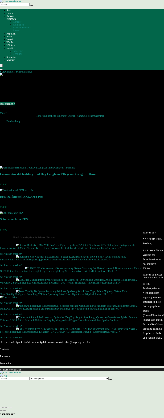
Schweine (18, 51)
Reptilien (11, 33)
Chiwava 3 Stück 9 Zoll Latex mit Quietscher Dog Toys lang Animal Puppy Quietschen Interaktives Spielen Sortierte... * (61, 320)
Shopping (11, 57)
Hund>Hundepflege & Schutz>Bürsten (55, 115)
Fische (9, 36)
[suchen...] (31, 5)
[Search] (1, 69)
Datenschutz (6, 363)
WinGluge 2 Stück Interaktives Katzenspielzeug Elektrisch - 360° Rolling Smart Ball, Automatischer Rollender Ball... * (60, 282)
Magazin (10, 60)
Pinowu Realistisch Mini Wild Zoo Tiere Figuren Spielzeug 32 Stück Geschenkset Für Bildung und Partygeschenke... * (60, 248)
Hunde (9, 13)
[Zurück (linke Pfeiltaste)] (1, 410)
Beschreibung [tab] (13, 121)
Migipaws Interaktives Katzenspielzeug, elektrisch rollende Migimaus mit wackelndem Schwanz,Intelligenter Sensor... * (60, 308)
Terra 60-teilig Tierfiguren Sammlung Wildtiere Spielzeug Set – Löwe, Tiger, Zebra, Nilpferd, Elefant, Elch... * (56, 294)
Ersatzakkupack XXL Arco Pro (21, 196)
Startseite (4, 349)
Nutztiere (11, 48)
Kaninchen (18, 24)
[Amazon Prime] (9, 297)
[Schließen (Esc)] (11, 407)
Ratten (16, 30)
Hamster (17, 21)
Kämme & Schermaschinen (18, 71)
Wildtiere (11, 45)
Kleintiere (11, 18)
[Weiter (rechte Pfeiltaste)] (4, 410)
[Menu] (1, 65)
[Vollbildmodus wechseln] (4, 407)
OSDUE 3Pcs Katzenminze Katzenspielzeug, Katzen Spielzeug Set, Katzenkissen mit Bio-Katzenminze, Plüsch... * (58, 271)
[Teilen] (7, 407)
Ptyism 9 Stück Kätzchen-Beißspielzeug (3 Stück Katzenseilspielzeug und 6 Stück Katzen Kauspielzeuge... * (55, 259)
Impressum (5, 356)
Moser (3, 113)
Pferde (9, 42)
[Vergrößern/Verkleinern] (1, 407)
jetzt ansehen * (7, 103)
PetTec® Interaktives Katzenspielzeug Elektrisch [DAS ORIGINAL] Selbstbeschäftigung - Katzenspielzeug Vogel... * (60, 331)
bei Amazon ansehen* (11, 253)
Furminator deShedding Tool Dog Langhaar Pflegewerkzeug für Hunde (49, 174)
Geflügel (17, 53)
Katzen (10, 16)
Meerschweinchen (22, 27)
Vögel (9, 39)
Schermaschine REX (14, 219)
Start (8, 10)
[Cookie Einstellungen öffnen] (24, 403)
